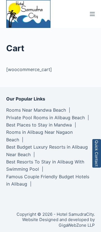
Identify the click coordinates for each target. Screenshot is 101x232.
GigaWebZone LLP (77, 225)
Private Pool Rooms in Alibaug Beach (45, 117)
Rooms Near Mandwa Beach (36, 110)
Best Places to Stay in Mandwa (39, 125)
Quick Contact (96, 153)
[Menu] (92, 14)
